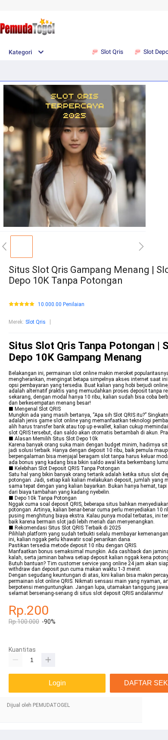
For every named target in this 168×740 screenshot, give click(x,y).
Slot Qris (35, 322)
